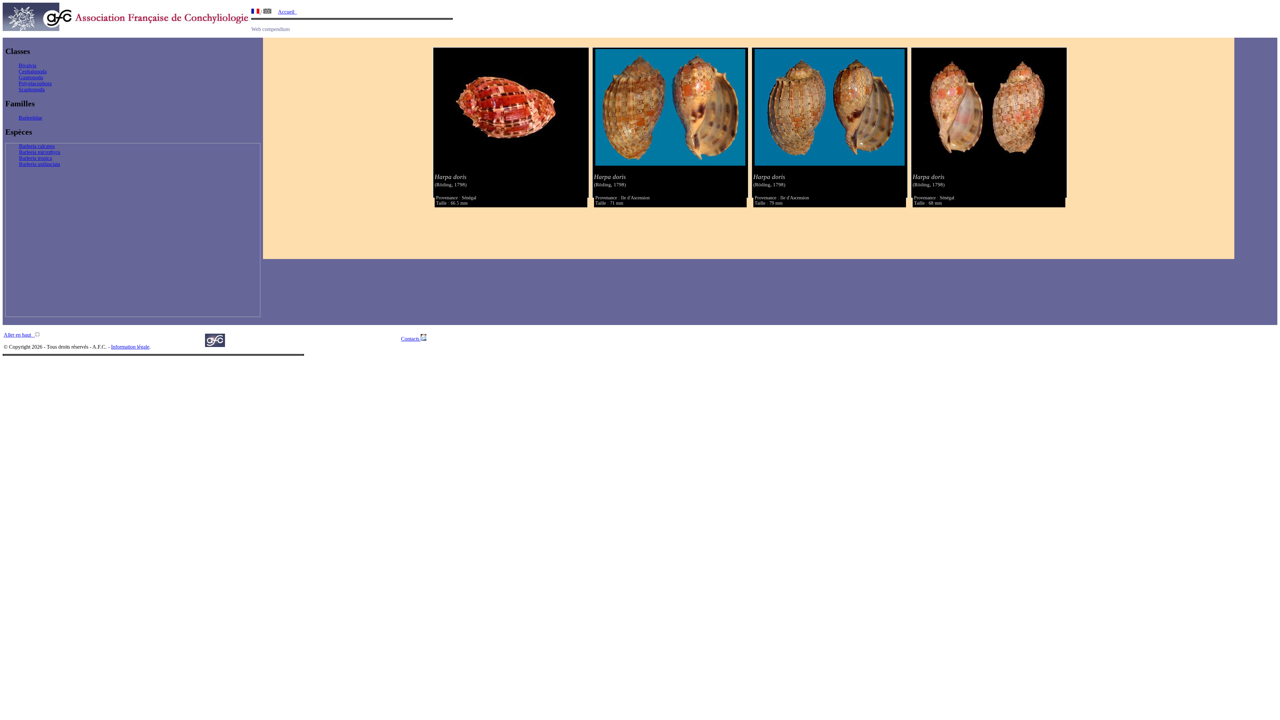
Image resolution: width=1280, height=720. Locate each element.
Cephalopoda (33, 71)
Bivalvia (27, 65)
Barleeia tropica (35, 158)
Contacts (411, 339)
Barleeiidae (30, 118)
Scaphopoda (32, 89)
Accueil (287, 12)
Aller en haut (19, 335)
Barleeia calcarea (37, 146)
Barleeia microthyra (39, 152)
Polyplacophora (35, 83)
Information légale (130, 347)
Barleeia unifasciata (39, 164)
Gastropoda (31, 77)
